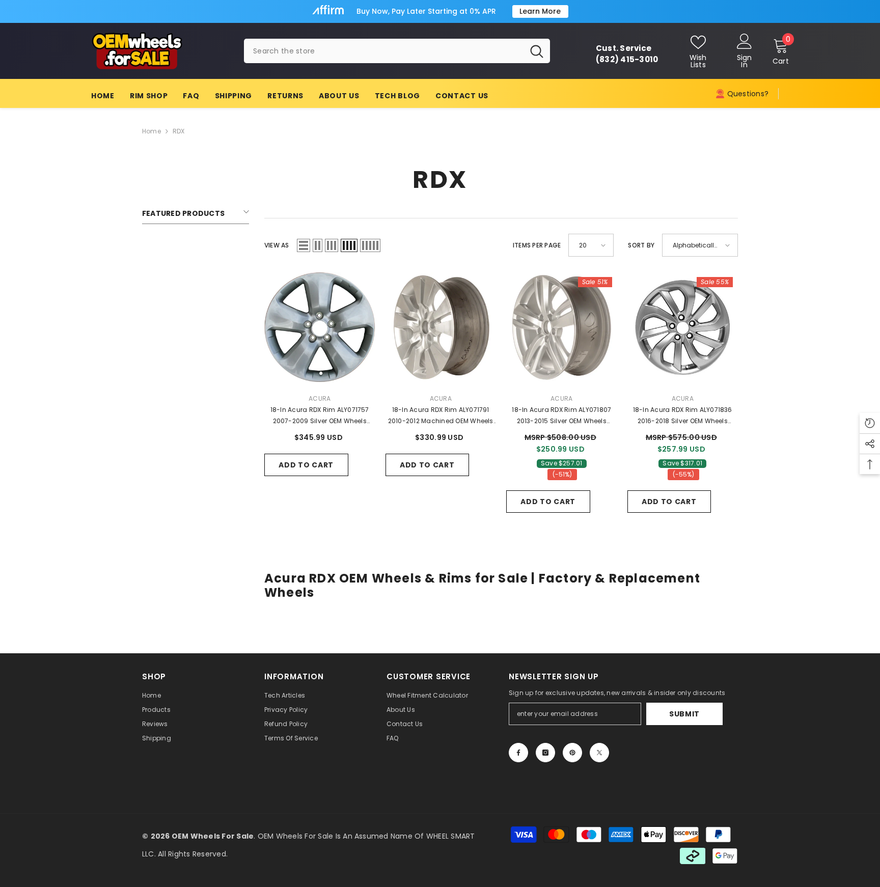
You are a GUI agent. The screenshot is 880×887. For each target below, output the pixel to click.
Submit (684, 714)
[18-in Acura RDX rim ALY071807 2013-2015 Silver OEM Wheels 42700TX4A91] (561, 327)
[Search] (397, 51)
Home (151, 131)
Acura (320, 398)
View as (276, 245)
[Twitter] (599, 752)
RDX (179, 131)
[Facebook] (518, 752)
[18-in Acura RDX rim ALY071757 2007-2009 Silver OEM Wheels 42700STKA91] (319, 327)
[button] (303, 245)
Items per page (537, 245)
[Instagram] (545, 752)
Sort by (641, 245)
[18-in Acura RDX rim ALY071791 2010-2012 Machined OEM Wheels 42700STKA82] (441, 327)
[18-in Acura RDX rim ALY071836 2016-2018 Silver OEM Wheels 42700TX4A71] (682, 327)
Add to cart (306, 465)
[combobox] (384, 51)
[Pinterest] (572, 752)
